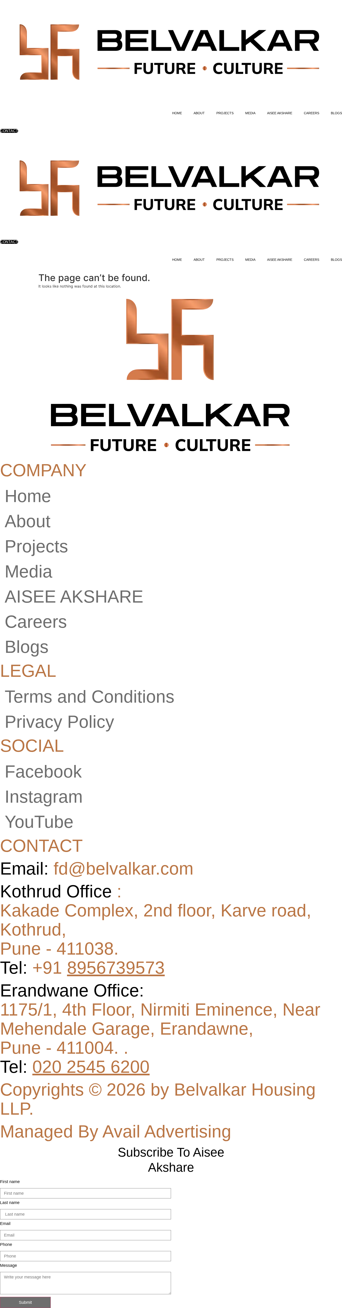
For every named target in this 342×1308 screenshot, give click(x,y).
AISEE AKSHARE (279, 113)
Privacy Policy (59, 721)
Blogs (336, 113)
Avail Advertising (166, 1131)
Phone (6, 1244)
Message (8, 1265)
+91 (98, 967)
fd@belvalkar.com (96, 868)
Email (5, 1223)
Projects (225, 113)
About (199, 113)
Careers (311, 113)
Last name (10, 1202)
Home (177, 113)
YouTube (39, 822)
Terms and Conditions (89, 696)
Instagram (44, 796)
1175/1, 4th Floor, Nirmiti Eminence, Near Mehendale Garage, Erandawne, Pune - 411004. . (160, 1029)
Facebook (43, 771)
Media (250, 113)
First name (10, 1181)
